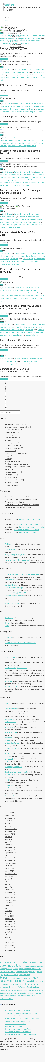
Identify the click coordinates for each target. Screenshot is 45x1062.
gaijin (13, 180)
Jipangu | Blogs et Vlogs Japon (16, 555)
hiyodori (19, 180)
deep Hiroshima (18, 335)
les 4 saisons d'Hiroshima (16, 143)
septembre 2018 (11, 863)
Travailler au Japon (7, 290)
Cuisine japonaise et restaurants (25, 35)
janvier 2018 (9, 871)
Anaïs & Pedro (10, 657)
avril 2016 (8, 911)
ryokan (7, 43)
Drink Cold (8, 660)
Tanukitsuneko (10, 785)
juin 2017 (8, 882)
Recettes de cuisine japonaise (15, 464)
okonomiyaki (4, 222)
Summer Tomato (11, 686)
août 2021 (8, 821)
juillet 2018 (9, 866)
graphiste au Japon (9, 974)
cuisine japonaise (6, 335)
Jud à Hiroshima (10, 1004)
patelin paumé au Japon (8, 225)
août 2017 (8, 879)
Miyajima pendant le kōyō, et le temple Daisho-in (20, 152)
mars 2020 (9, 842)
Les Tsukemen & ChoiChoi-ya (15, 340)
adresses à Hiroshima (19, 293)
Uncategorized (10, 474)
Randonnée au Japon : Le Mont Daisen (30, 524)
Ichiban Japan (9, 719)
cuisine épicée (38, 332)
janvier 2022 (9, 815)
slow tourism (28, 993)
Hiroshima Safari (11, 549)
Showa (12, 993)
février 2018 (9, 868)
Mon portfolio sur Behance (14, 595)
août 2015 (8, 932)
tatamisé (8, 185)
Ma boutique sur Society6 (14, 587)
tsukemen (34, 335)
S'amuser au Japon (13, 261)
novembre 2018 (11, 860)
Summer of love (22, 364)
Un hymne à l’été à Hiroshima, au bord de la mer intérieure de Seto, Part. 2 (21, 307)
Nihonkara (8, 756)
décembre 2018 (11, 858)
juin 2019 (8, 855)
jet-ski (14, 298)
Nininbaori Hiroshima (12, 603)
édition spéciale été (26, 295)
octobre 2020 (10, 834)
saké (23, 225)
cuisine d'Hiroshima (25, 332)
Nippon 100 (9, 759)
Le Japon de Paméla (12, 748)
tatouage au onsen (17, 43)
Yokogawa (38, 996)
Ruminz (7, 623)
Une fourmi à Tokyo (12, 788)
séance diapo (10, 301)
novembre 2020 (11, 831)
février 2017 (9, 890)
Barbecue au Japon (34, 293)
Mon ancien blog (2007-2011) (15, 593)
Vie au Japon (15, 72)
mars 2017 (9, 887)
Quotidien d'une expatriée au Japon (17, 772)
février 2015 (9, 942)
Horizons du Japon (11, 714)
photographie (18, 984)
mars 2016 (9, 913)
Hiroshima (7, 219)
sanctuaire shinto (27, 990)
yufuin (27, 43)
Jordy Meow (9, 738)
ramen (2, 43)
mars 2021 (9, 826)
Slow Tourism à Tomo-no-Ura (15, 1024)
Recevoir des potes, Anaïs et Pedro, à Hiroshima (20, 270)
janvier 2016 (9, 919)
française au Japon (18, 109)
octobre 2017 (10, 876)
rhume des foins (25, 77)
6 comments (10, 217)
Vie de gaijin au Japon (13, 106)
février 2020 (9, 845)
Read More (4, 59)
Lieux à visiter (13, 38)
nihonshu (38, 219)
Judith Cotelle (7, 35)
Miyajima (29, 143)
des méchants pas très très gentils (19, 75)
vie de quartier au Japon (20, 185)
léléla (27, 219)
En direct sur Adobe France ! (15, 502)
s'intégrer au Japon (35, 111)
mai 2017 (8, 884)
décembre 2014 (11, 948)
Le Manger (8, 681)
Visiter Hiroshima (25, 996)
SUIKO (7, 626)
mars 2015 (9, 940)
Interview (8, 440)
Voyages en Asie (11, 485)
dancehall (38, 969)
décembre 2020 (11, 829)
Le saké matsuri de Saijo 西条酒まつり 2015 (20, 233)
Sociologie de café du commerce (26, 104)
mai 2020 (8, 837)
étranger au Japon (31, 177)
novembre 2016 (11, 895)
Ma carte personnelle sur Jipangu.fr (17, 560)
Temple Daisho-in (29, 146)
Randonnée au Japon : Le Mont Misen (18, 1032)
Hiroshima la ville (11, 437)
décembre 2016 (11, 892)
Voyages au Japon (24, 38)
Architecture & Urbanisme (14, 424)
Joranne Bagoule (11, 732)
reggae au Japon (5, 990)
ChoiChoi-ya (13, 332)
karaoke (18, 978)
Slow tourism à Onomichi (28, 532)
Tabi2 (7, 780)
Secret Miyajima (6, 146)
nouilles (28, 335)
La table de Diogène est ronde (16, 668)
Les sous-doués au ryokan (13, 48)
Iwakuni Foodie (10, 722)
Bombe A (24, 361)
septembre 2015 (11, 929)
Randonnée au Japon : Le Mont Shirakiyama (20, 1034)
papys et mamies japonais (32, 222)
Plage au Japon (31, 983)
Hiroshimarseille (10, 580)
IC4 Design (9, 618)
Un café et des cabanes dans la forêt (18, 507)
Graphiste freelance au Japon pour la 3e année (22, 505)
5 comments (36, 38)
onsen (38, 41)
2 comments (24, 72)
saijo (19, 225)
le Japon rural (27, 978)
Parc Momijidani (38, 143)
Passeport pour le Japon (13, 767)
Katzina (7, 740)
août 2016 (8, 903)
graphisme (31, 972)
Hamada (8, 298)
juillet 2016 (9, 905)
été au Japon (33, 361)
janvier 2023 (9, 813)
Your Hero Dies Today (13, 796)
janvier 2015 (9, 945)
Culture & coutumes (21, 172)
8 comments (25, 106)
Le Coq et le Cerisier (12, 743)
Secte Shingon (17, 146)
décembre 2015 (11, 921)
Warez (31, 364)
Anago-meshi (22, 140)
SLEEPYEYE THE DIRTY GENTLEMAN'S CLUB (20, 643)
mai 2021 (8, 823)
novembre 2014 (11, 950)
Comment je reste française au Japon (20, 116)
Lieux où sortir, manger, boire (19, 256)
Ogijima (7, 761)
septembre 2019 (11, 852)
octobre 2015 (10, 927)
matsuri (11, 182)
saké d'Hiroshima (32, 225)
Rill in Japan (9, 775)
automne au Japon (6, 41)
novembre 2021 (11, 818)
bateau (40, 966)
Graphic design (10, 432)
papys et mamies (16, 222)
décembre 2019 (11, 847)
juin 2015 (8, 934)
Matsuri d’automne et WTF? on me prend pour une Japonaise (21, 191)
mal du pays (30, 109)
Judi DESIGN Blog (11, 585)
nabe (17, 182)
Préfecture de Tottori (25, 987)
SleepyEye (12, 364)
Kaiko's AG (8, 637)
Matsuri (31, 172)
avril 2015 (8, 937)
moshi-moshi (9, 753)
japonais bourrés (18, 219)
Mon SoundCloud (11, 601)
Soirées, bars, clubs (38, 256)
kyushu (33, 41)
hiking (27, 975)
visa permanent (14, 996)
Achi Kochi (8, 703)
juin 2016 (8, 908)
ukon (18, 227)
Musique (33, 358)
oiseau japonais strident (27, 182)
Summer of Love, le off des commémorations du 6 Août (15, 370)
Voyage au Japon (14, 264)
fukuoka (27, 41)
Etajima (36, 295)
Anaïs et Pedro (28, 259)
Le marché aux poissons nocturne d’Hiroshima (21, 499)
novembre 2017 (11, 874)
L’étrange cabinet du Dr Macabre (17, 85)
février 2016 (9, 916)
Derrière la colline (11, 708)
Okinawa (35, 981)
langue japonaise (11, 443)
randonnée (36, 987)
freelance (24, 972)
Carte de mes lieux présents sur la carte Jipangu (22, 574)
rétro (14, 989)
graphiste (39, 972)
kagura (25, 180)
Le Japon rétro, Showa (13, 445)
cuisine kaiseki (19, 41)
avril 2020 (8, 839)
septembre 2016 (11, 900)
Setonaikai (19, 301)
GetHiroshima (9, 544)
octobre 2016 (10, 897)
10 (6, 407)
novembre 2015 (11, 924)
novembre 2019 (11, 850)
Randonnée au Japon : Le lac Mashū (17, 497)
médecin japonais (12, 77)
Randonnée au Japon (12, 461)
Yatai (33, 995)
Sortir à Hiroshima (27, 261)
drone (16, 295)
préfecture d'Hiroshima (8, 987)
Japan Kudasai (10, 727)
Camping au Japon (6, 295)
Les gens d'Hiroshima (21, 69)
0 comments (14, 259)
